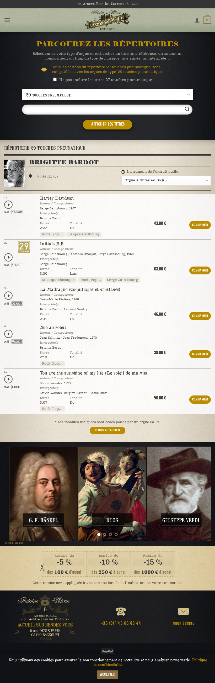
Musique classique (58, 280)
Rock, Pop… (52, 234)
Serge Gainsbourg (83, 234)
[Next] (200, 493)
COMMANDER (200, 225)
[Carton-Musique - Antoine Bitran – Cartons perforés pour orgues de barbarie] (107, 20)
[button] (7, 20)
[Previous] (15, 493)
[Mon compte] (197, 20)
